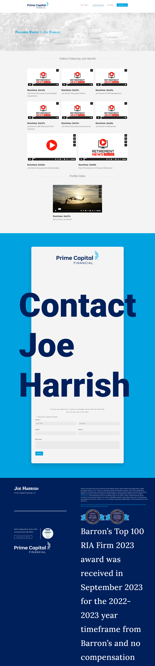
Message (38, 439)
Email (37, 429)
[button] (23, 537)
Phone (80, 429)
